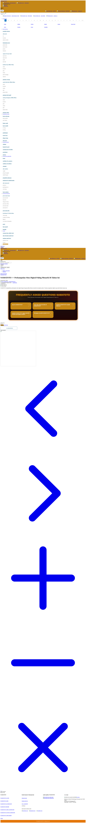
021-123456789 (25, 803)
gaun (3, 70)
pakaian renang (6, 79)
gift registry (26, 2)
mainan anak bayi (7, 238)
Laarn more (15, 282)
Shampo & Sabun (6, 201)
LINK (1, 818)
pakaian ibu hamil (7, 95)
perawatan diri (5, 207)
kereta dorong (6, 116)
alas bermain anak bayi (8, 235)
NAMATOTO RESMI (4, 806)
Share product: (3, 330)
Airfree (32, 24)
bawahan (4, 68)
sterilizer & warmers (7, 161)
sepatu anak (5, 57)
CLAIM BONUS (9, 328)
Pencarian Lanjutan (4, 263)
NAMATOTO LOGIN (4, 798)
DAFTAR (67, 11)
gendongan (5, 132)
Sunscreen (4, 199)
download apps (13, 2)
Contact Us (80, 11)
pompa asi (4, 185)
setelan (4, 72)
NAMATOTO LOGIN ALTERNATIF (7, 812)
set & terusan (5, 46)
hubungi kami (24, 798)
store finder (43, 15)
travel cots (5, 135)
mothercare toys (5, 240)
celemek (4, 166)
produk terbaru (6, 31)
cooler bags (5, 189)
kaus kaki (4, 61)
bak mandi (5, 226)
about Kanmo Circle (15, 15)
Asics (5, 27)
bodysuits (4, 50)
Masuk (2, 247)
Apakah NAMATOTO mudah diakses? (63, 305)
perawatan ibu (6, 210)
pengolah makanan (7, 177)
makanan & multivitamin (8, 180)
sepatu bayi (4, 55)
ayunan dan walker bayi (8, 233)
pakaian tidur (6, 112)
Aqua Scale (73, 24)
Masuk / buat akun (6, 270)
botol (4, 158)
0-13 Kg (4, 127)
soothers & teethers (7, 163)
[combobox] (5, 262)
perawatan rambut (6, 203)
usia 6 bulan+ (5, 120)
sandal (4, 59)
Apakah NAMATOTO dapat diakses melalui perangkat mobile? (20, 314)
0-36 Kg (4, 129)
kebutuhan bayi (6, 42)
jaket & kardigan (5, 74)
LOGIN (54, 11)
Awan (32, 27)
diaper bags (5, 138)
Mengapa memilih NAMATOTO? (42, 313)
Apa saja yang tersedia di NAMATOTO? (40, 305)
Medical (4, 219)
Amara (59, 24)
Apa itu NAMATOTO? (17, 304)
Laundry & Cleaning (6, 217)
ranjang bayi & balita (8, 149)
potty (4, 224)
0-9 (82, 20)
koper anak (5, 123)
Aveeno (18, 27)
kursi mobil (5, 125)
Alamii (45, 24)
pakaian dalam (5, 92)
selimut (4, 144)
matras (4, 154)
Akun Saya (2, 246)
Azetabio (46, 27)
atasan (4, 66)
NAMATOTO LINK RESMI (5, 815)
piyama (4, 48)
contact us (55, 15)
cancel (8, 267)
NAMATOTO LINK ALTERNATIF (7, 809)
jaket (3, 90)
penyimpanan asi (5, 187)
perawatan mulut (5, 205)
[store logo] (9, 13)
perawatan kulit (5, 197)
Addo (5, 24)
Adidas (18, 24)
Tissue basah (5, 215)
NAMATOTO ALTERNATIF (6, 803)
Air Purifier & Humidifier (7, 221)
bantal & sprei (6, 146)
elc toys (4, 242)
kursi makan (6, 192)
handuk (4, 229)
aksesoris (4, 76)
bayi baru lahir (5, 118)
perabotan (5, 152)
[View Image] (0, 790)
